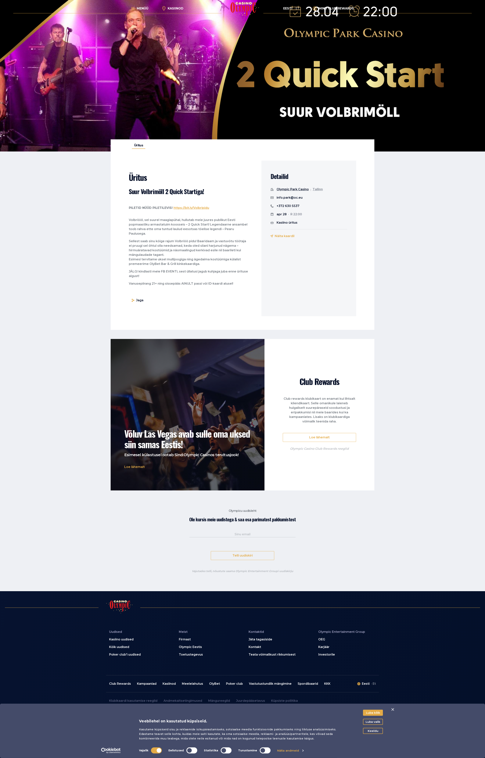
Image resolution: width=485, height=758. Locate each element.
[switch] (191, 750)
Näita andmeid (288, 750)
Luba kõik (373, 712)
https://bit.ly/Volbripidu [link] (191, 208)
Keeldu (373, 731)
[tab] (138, 145)
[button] (134, 467)
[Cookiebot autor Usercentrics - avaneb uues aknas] (111, 750)
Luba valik (373, 722)
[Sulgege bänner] (392, 709)
